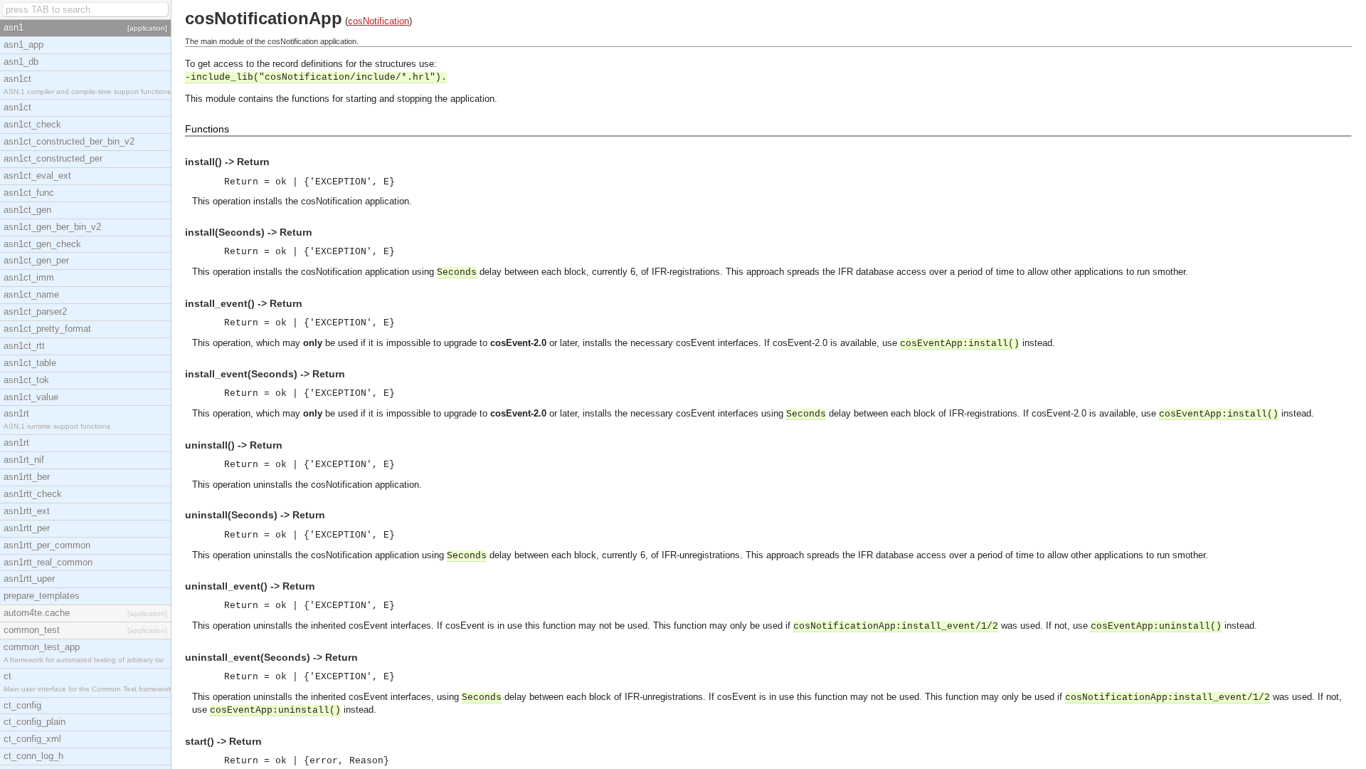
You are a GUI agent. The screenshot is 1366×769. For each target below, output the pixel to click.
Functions (207, 129)
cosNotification (378, 21)
